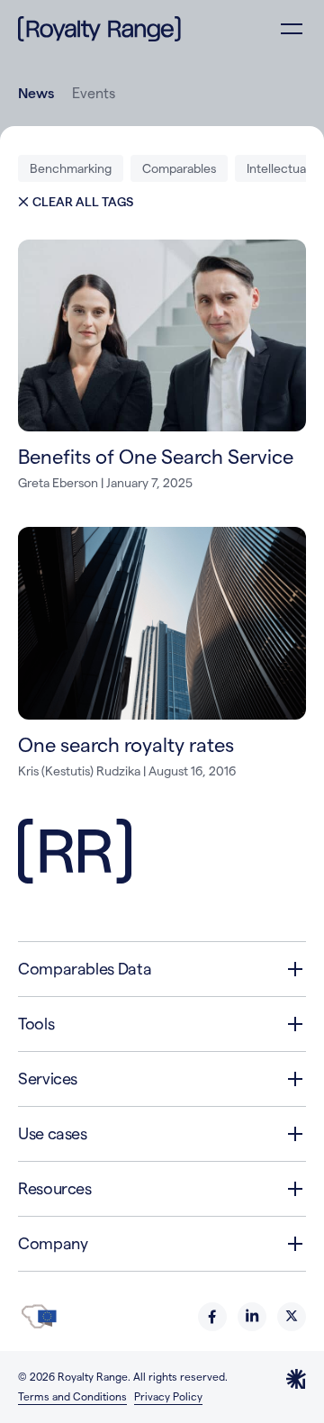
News (36, 93)
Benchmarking (71, 168)
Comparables (179, 168)
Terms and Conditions (72, 1396)
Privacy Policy (168, 1396)
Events (93, 93)
